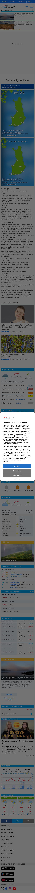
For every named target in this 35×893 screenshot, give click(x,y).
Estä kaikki (17, 475)
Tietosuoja (17, 479)
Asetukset (17, 470)
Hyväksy (17, 466)
